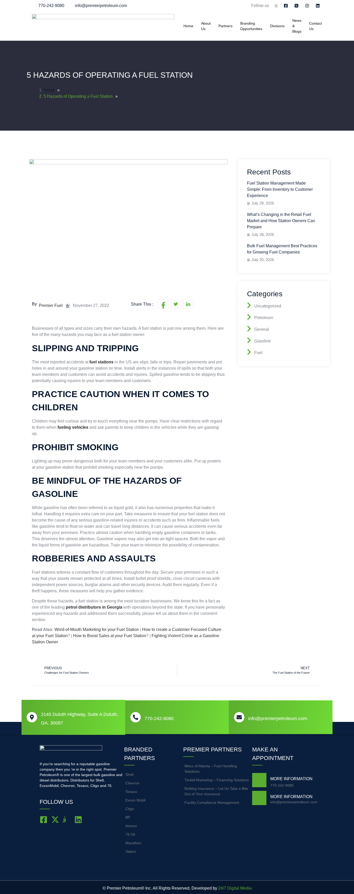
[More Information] (259, 780)
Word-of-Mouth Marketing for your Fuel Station (96, 629)
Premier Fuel (51, 305)
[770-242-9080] (135, 717)
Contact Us (315, 26)
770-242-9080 (159, 718)
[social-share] (163, 304)
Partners (225, 26)
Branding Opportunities (251, 26)
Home (188, 26)
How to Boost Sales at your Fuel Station (109, 635)
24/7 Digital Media (235, 888)
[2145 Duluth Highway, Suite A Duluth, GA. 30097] (32, 717)
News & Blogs (296, 25)
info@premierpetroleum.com (277, 718)
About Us (206, 26)
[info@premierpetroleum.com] (239, 717)
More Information (291, 779)
